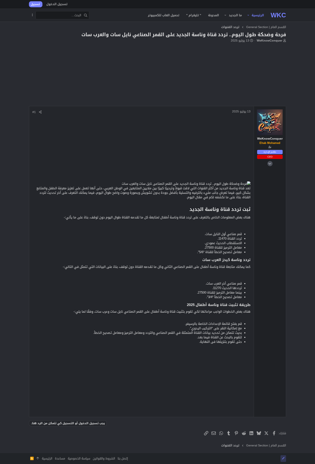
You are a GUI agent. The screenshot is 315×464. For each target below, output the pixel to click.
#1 (34, 112)
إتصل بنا (123, 458)
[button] (248, 15)
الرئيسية (47, 458)
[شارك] (40, 112)
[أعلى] (37, 458)
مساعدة (60, 458)
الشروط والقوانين (104, 458)
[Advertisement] (157, 76)
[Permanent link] (187, 210)
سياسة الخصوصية (79, 458)
